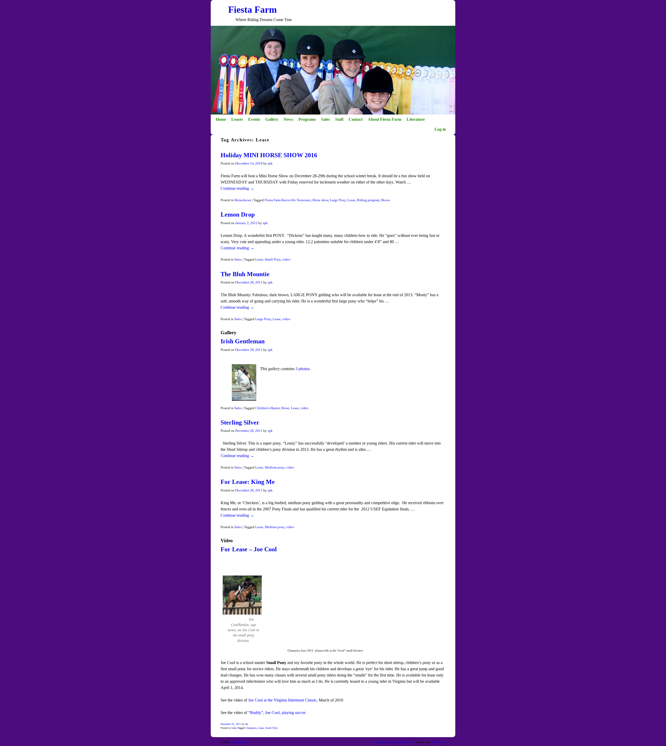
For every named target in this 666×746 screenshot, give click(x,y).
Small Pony (273, 259)
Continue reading (237, 188)
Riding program (368, 200)
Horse (285, 408)
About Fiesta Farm (384, 119)
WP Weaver (439, 742)
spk (270, 163)
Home (221, 119)
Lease (351, 200)
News (288, 119)
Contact (356, 119)
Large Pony (338, 200)
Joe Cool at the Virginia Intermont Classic (282, 700)
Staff (339, 119)
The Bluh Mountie (245, 274)
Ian (246, 724)
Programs (307, 119)
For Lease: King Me (248, 481)
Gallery (271, 119)
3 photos (303, 368)
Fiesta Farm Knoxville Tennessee (288, 200)
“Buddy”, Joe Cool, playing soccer (276, 712)
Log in (440, 129)
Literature (416, 119)
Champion (251, 727)
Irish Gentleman (243, 341)
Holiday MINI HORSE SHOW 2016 (269, 155)
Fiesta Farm (252, 9)
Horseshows (242, 200)
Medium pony (275, 467)
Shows (385, 200)
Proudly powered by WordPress (394, 742)
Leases (237, 119)
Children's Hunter (267, 408)
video (286, 259)
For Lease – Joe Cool (249, 549)
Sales (325, 119)
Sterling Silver (240, 422)
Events (254, 119)
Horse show (320, 200)
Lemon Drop (238, 214)
